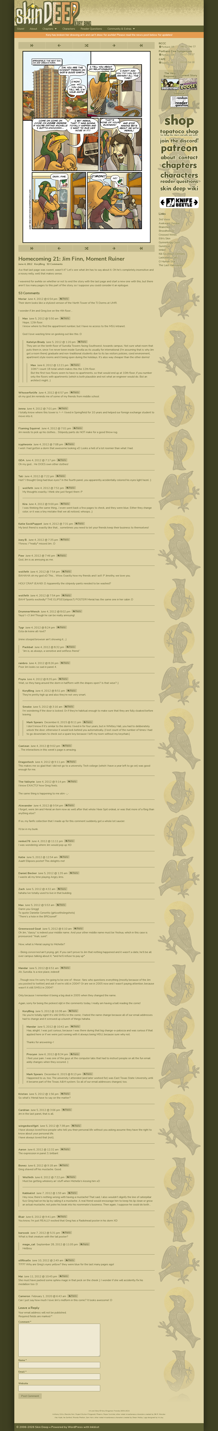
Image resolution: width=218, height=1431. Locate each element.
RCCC (162, 43)
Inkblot (94, 1427)
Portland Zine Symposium (175, 51)
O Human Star (167, 261)
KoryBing (39, 264)
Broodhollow (166, 231)
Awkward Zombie (169, 223)
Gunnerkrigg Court (169, 242)
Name (22, 1360)
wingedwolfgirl (28, 1126)
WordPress (75, 1427)
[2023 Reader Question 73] (179, 101)
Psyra (22, 679)
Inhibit (162, 250)
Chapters (48, 29)
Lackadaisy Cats (168, 257)
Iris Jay (160, 1417)
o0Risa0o (24, 1260)
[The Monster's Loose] (188, 84)
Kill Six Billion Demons (172, 254)
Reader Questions (91, 29)
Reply (65, 298)
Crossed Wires (168, 235)
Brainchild (164, 227)
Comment (24, 1322)
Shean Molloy (137, 1417)
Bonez (22, 1165)
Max (25, 318)
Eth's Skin (164, 238)
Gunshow (164, 246)
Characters (69, 29)
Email (22, 1371)
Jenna (22, 409)
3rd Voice (164, 219)
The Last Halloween (171, 265)
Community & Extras (119, 29)
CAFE (162, 59)
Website (23, 1383)
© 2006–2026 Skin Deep (32, 1427)
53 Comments (55, 264)
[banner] (84, 13)
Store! (20, 29)
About (33, 29)
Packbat (27, 647)
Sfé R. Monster (159, 1414)
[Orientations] (170, 84)
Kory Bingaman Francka (111, 1411)
